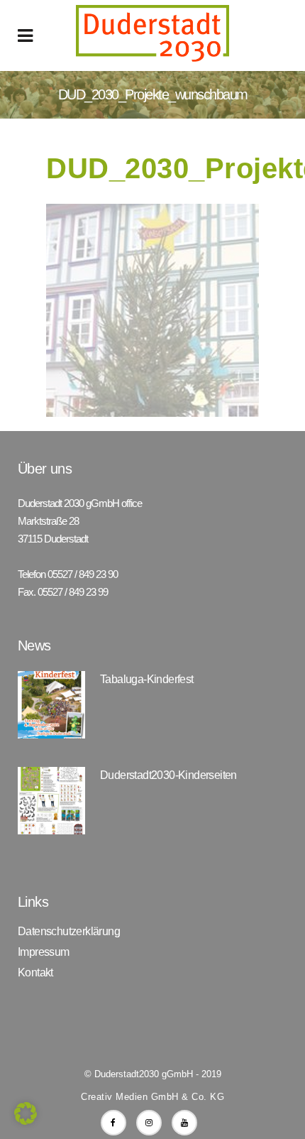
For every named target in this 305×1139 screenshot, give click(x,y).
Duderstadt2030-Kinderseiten (168, 775)
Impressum (44, 952)
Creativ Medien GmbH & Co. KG (152, 1096)
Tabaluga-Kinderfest (147, 679)
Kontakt (35, 973)
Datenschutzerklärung (69, 931)
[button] (25, 1113)
